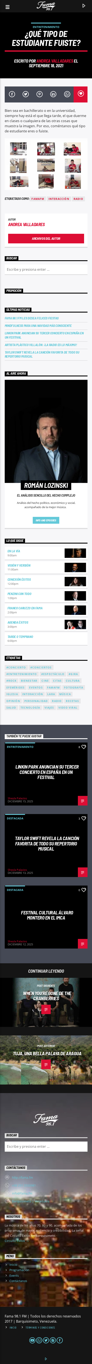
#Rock (11, 681)
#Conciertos (41, 667)
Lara (51, 694)
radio (78, 199)
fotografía (73, 687)
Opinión (13, 701)
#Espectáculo (52, 674)
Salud (11, 707)
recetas (72, 701)
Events (14, 1275)
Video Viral (67, 707)
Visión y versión (18, 565)
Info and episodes (46, 520)
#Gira (73, 674)
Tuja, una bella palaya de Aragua (47, 1053)
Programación (19, 1270)
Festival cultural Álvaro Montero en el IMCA (47, 915)
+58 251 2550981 (24, 1185)
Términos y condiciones (40, 1327)
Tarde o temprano (20, 636)
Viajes (49, 707)
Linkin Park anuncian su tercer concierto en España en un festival (44, 335)
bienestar (29, 681)
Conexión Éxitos (19, 579)
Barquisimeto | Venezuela (30, 1201)
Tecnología (30, 707)
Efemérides (15, 687)
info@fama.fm (22, 1193)
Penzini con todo (19, 594)
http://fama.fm (22, 1177)
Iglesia (12, 694)
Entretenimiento (46, 27)
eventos (36, 687)
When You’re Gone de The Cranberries (47, 995)
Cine (45, 681)
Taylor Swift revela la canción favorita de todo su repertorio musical (42, 354)
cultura (73, 681)
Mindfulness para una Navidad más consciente (38, 325)
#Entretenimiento (21, 674)
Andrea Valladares (54, 60)
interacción (59, 199)
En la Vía (13, 551)
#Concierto (16, 667)
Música (65, 694)
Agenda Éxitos (17, 622)
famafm (37, 199)
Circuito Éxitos (15, 1241)
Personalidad (36, 701)
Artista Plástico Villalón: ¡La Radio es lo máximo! (41, 345)
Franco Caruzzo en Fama (25, 608)
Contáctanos (18, 1281)
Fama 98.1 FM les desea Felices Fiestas (32, 318)
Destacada (15, 818)
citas (57, 681)
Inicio (13, 1265)
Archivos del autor (46, 238)
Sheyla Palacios (17, 798)
